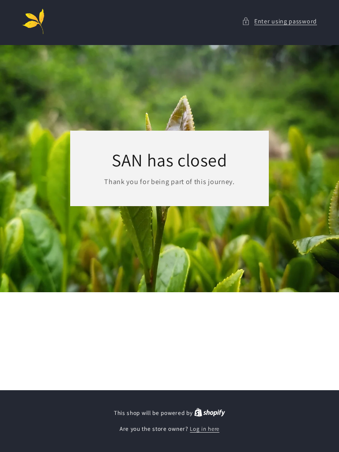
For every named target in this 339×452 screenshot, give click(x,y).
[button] (279, 21)
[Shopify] (209, 413)
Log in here (204, 429)
